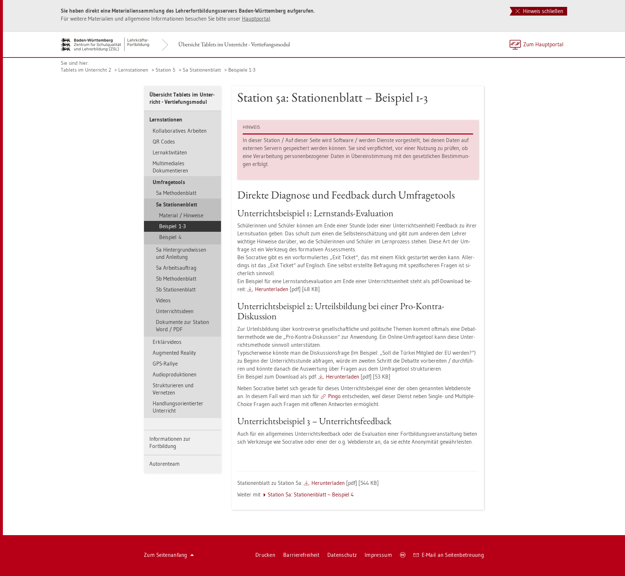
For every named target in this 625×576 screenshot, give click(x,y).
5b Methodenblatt (176, 278)
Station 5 (165, 70)
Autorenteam (164, 463)
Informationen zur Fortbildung (170, 442)
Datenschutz (342, 554)
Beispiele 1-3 (241, 70)
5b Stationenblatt (176, 289)
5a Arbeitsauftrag (176, 267)
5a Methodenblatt (176, 192)
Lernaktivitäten (170, 152)
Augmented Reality (174, 352)
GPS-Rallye (165, 363)
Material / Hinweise (181, 215)
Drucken (265, 554)
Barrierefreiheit (301, 554)
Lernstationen (133, 70)
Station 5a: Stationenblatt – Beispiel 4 (311, 494)
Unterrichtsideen (175, 311)
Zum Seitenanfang (165, 554)
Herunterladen (271, 289)
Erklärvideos (167, 341)
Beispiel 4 (170, 237)
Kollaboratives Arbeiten (180, 130)
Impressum (378, 554)
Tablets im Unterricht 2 (86, 70)
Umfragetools (169, 182)
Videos (163, 300)
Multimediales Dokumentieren (170, 167)
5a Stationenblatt (202, 70)
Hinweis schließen (542, 11)
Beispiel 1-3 (172, 226)
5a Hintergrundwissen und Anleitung (181, 253)
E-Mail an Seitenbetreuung (453, 554)
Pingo (334, 396)
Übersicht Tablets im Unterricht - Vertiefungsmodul (234, 44)
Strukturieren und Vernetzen (173, 389)
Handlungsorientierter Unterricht (178, 407)
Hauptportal (256, 18)
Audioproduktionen (174, 374)
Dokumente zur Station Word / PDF (182, 326)
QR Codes (164, 141)
